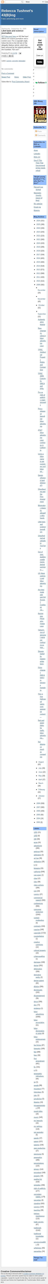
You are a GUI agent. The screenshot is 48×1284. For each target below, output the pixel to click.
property (37, 1176)
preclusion (37, 1154)
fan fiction (37, 1045)
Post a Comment (8, 73)
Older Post (27, 77)
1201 (35, 832)
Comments (41, 135)
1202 (35, 836)
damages (37, 962)
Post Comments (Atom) (20, 82)
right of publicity (40, 1188)
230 (35, 839)
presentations (39, 1163)
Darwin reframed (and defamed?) (42, 480)
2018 (38, 251)
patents (36, 1145)
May (40, 776)
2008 (38, 803)
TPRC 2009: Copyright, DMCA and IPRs (42, 381)
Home (16, 77)
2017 (38, 255)
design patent (39, 981)
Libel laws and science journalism (42, 527)
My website (38, 204)
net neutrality (38, 1132)
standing (37, 1203)
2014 (38, 266)
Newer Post (6, 77)
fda (35, 1052)
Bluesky (37, 210)
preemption (38, 1157)
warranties (37, 1251)
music (36, 1117)
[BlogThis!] (5, 56)
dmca (36, 1002)
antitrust (37, 852)
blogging (37, 868)
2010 (38, 281)
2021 (38, 239)
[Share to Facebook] (10, 56)
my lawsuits (38, 1121)
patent (36, 1141)
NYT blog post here (9, 36)
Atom (36, 150)
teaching (37, 1210)
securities (37, 1200)
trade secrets (39, 1222)
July (40, 768)
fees (35, 1055)
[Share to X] (7, 56)
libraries (37, 1102)
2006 (38, 811)
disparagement (39, 996)
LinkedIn (37, 154)
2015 (38, 262)
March (41, 783)
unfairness (37, 1248)
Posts (39, 131)
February (42, 790)
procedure (37, 1173)
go (35, 1082)
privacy (36, 1169)
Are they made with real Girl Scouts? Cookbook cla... (42, 600)
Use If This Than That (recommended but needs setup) (39, 165)
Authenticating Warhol (41, 322)
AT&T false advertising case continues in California (42, 440)
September (42, 314)
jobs (35, 1095)
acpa (35, 842)
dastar (36, 965)
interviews (37, 1092)
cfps (35, 882)
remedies (37, 1185)
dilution (36, 986)
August (41, 762)
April (40, 779)
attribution (37, 862)
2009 (38, 285)
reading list (38, 1179)
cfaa (35, 878)
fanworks (37, 1049)
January (41, 796)
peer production (39, 1148)
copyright (15, 61)
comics (36, 894)
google (36, 1085)
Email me (37, 207)
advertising (38, 846)
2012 (38, 273)
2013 (38, 270)
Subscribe (39, 62)
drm (35, 1005)
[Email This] (2, 56)
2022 (38, 236)
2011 (38, 277)
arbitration (37, 855)
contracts (37, 926)
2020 (38, 243)
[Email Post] (20, 53)
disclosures (38, 990)
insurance (37, 1089)
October (41, 305)
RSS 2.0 (37, 157)
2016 (38, 258)
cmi (35, 891)
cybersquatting (39, 956)
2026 (38, 221)
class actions (39, 885)
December (41, 290)
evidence (37, 1008)
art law (36, 858)
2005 (38, 815)
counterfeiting (39, 936)
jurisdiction (38, 1099)
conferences (38, 903)
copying (8, 61)
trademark (37, 1228)
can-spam (37, 875)
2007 (38, 807)
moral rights (38, 1111)
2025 (38, 224)
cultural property (40, 950)
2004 (38, 818)
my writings (38, 1126)
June (41, 772)
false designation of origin (39, 1030)
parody (36, 1138)
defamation (22, 61)
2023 (38, 232)
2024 (38, 228)
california (37, 872)
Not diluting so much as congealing (42, 749)
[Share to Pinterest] (12, 56)
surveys (37, 1207)
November (41, 299)
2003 (38, 822)
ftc (35, 1067)
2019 (38, 247)
